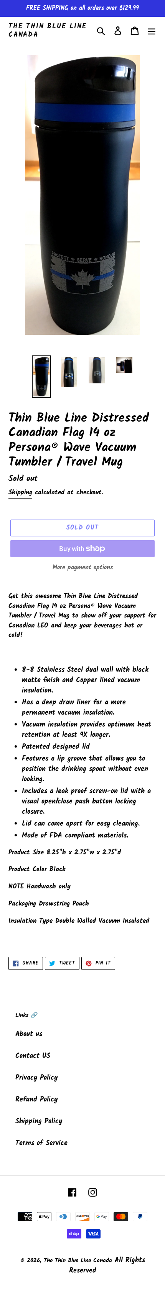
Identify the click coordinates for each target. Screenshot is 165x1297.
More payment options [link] (83, 567)
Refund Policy (36, 1099)
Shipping (20, 492)
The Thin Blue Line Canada (47, 31)
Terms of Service (41, 1143)
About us (28, 1034)
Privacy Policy (36, 1078)
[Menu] (151, 31)
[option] (41, 377)
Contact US (32, 1056)
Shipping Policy (38, 1121)
